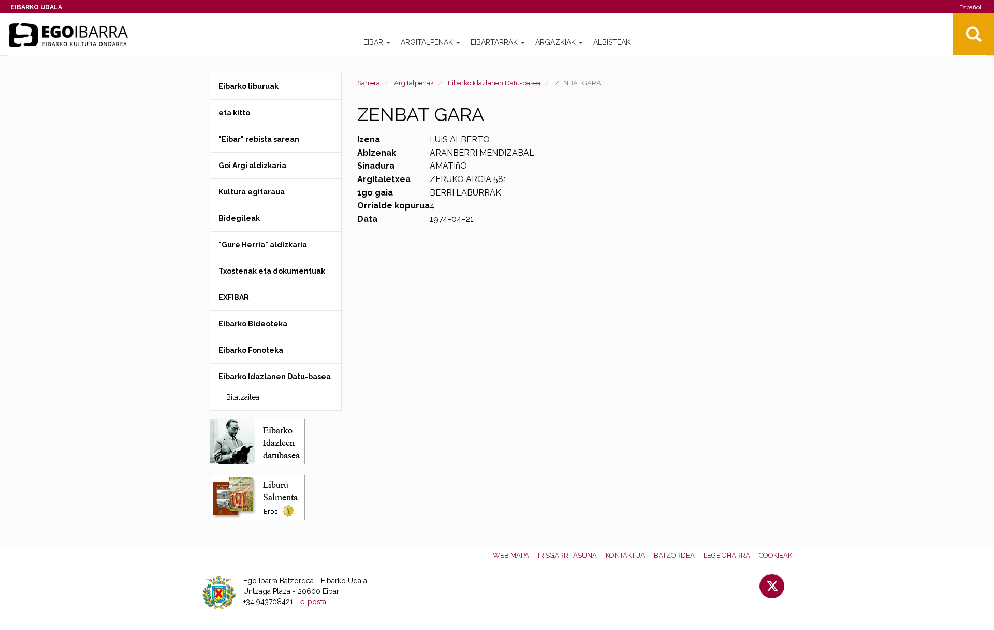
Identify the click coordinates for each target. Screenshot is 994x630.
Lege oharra (727, 555)
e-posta (313, 601)
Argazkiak (556, 42)
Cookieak (775, 555)
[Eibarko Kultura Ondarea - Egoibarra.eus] (72, 35)
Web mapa (511, 555)
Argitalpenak (428, 42)
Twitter (771, 586)
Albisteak (612, 42)
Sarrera (368, 83)
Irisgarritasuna (567, 555)
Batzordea (674, 555)
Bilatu (973, 34)
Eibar (374, 42)
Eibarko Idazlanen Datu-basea (494, 83)
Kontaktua (625, 555)
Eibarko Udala (36, 7)
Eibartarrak (495, 42)
